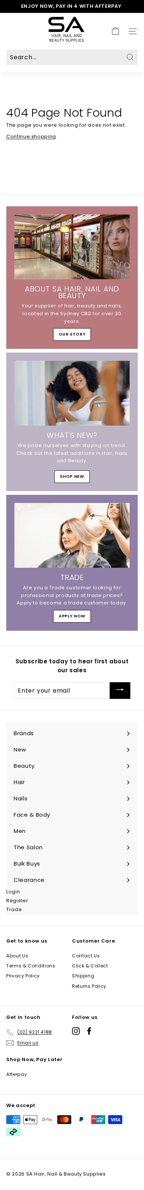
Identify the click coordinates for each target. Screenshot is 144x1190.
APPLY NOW (72, 616)
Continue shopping (31, 136)
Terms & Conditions (30, 966)
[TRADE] (72, 535)
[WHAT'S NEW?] (72, 393)
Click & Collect (90, 966)
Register (17, 900)
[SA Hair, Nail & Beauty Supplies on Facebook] (89, 1031)
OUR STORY (72, 334)
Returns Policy (89, 986)
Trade (14, 909)
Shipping (83, 976)
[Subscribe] (120, 690)
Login (13, 891)
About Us (17, 956)
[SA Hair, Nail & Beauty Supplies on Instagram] (76, 1031)
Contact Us (86, 956)
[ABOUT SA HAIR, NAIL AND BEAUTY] (72, 247)
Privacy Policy (23, 976)
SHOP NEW (72, 476)
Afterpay (16, 1074)
